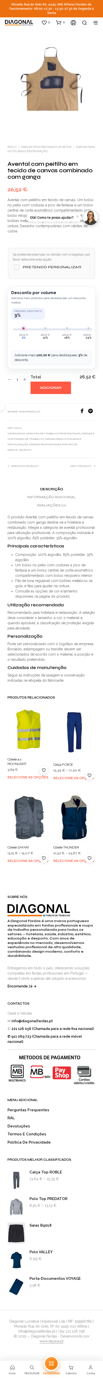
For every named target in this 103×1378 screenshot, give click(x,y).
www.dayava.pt (52, 1341)
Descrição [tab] (51, 489)
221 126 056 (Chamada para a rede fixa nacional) (53, 1029)
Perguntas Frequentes (28, 1110)
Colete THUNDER (66, 847)
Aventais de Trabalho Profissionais (53, 433)
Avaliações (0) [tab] (51, 505)
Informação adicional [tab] (51, 497)
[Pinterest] (92, 412)
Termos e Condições (27, 1134)
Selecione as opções (28, 777)
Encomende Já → (22, 986)
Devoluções (19, 1126)
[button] (45, 22)
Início (12, 147)
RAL (11, 1118)
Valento (25, 449)
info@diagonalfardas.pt (32, 1021)
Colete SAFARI (18, 847)
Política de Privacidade (29, 1142)
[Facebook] (84, 412)
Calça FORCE (63, 764)
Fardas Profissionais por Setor (46, 147)
